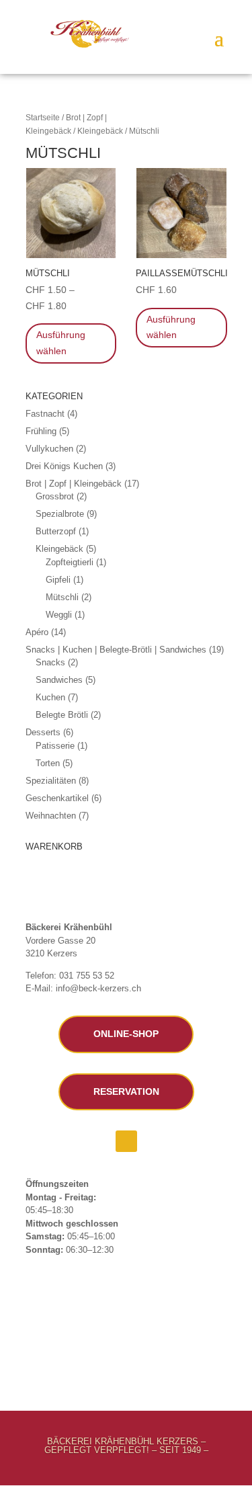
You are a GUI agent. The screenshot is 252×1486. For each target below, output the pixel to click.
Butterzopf (56, 531)
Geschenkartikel (57, 798)
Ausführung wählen (60, 342)
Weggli (59, 615)
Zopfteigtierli (69, 562)
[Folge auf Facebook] (126, 1141)
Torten (48, 763)
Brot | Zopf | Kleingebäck (74, 484)
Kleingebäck (100, 131)
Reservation (126, 1091)
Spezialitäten (51, 781)
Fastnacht (45, 414)
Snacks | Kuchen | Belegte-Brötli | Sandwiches (116, 650)
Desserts (43, 732)
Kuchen (50, 697)
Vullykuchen (49, 449)
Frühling (41, 431)
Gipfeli (58, 580)
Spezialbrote (60, 514)
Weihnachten (51, 816)
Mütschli (62, 597)
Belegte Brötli (62, 715)
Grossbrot (55, 496)
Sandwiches (59, 680)
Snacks (50, 662)
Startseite (43, 117)
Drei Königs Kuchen (64, 466)
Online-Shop (126, 1033)
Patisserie (55, 746)
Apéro (37, 632)
